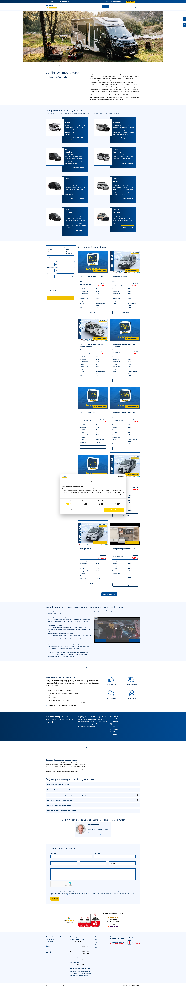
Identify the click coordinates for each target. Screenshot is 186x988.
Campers (48, 65)
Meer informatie (117, 630)
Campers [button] (105, 7)
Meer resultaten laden (109, 594)
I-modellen (115, 724)
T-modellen (115, 718)
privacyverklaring (72, 496)
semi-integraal (68, 253)
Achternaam (97, 853)
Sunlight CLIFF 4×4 (79, 231)
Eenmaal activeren (135, 640)
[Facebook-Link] (51, 952)
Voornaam (53, 853)
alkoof (66, 248)
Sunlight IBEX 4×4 (128, 227)
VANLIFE (116, 181)
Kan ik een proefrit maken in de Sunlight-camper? (59, 800)
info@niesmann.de (66, 1)
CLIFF (67, 181)
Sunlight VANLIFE (128, 198)
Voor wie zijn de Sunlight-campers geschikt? (58, 789)
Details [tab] (93, 482)
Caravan (96, 944)
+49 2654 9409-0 (51, 1)
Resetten (72, 301)
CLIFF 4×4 (68, 212)
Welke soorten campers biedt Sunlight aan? (58, 784)
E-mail (52, 860)
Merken (53, 65)
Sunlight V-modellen (78, 167)
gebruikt (51, 251)
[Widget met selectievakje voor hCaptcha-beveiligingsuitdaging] (61, 884)
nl (138, 1)
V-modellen (116, 721)
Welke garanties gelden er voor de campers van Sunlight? (61, 810)
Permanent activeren (100, 640)
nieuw (50, 249)
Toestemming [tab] (71, 482)
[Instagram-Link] (54, 952)
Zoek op (134, 7)
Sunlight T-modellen (127, 138)
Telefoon (82, 860)
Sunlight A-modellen (78, 138)
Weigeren (72, 510)
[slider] (56, 261)
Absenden (55, 898)
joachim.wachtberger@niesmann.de (99, 834)
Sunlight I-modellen (127, 163)
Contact (96, 939)
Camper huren (97, 947)
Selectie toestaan (93, 510)
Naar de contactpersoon (93, 668)
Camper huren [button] (124, 7)
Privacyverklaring (70, 894)
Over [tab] (115, 482)
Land (110, 860)
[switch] (85, 504)
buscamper (67, 249)
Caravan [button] (114, 7)
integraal (67, 251)
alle (50, 248)
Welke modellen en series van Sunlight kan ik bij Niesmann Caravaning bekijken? (67, 795)
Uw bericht (53, 867)
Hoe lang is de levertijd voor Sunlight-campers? (59, 805)
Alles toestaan (113, 510)
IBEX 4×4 (116, 212)
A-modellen (116, 716)
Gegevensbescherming (60, 985)
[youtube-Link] (47, 952)
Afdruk (47, 985)
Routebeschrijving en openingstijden (112, 1)
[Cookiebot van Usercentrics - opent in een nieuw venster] (117, 477)
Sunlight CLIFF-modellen (77, 198)
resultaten (60, 298)
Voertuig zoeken (130, 1)
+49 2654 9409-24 (94, 832)
